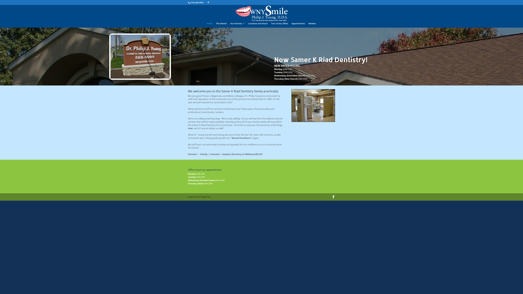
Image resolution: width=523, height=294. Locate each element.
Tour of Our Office (279, 24)
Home (209, 24)
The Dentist (221, 24)
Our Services (236, 24)
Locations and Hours (258, 24)
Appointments (298, 24)
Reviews (312, 24)
